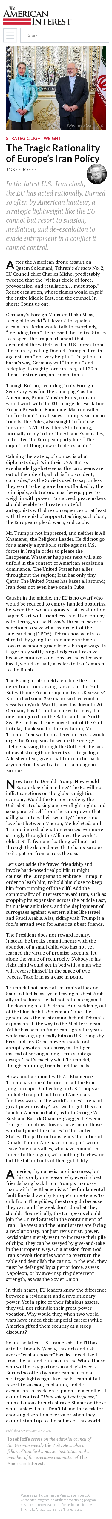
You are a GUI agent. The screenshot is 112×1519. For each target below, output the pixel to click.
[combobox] (59, 35)
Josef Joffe (21, 169)
